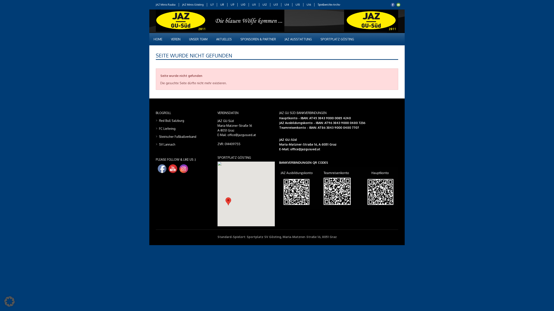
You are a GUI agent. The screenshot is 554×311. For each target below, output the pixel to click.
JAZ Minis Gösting (193, 4)
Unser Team (198, 39)
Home (158, 39)
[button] (228, 201)
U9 (232, 4)
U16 (309, 4)
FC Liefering (167, 128)
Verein (175, 39)
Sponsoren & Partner (258, 39)
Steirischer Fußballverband (177, 136)
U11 (254, 4)
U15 (298, 4)
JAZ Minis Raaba (166, 4)
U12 (265, 4)
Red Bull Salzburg (171, 120)
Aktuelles (224, 39)
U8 (222, 4)
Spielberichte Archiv (329, 4)
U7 (212, 4)
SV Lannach (167, 144)
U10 (243, 4)
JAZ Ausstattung (298, 39)
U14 (287, 4)
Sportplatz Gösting (337, 39)
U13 (276, 4)
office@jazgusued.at (305, 149)
